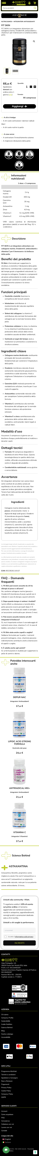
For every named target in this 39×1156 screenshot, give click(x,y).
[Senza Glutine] (9, 155)
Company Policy (7, 1094)
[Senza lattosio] (30, 155)
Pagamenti (5, 1084)
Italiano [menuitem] (8, 1142)
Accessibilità (5, 1037)
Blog (3, 1031)
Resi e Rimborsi (6, 1081)
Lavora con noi (6, 1127)
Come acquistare (7, 1114)
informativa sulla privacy (24, 937)
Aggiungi (17, 106)
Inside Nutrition (6, 1024)
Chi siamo (4, 1014)
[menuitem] (6, 1139)
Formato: (20, 94)
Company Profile (7, 1018)
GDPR (3, 1097)
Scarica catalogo (7, 1034)
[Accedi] (29, 3)
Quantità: (21, 83)
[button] (34, 41)
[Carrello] (34, 3)
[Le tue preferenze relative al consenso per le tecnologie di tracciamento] (35, 1152)
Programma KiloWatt (9, 1071)
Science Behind (6, 1027)
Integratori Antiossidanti (24, 22)
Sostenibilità (5, 1021)
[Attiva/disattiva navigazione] (4, 3)
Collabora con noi (7, 1124)
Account (4, 1111)
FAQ (3, 1118)
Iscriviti (19, 942)
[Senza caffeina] (19, 155)
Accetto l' (20, 937)
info (10, 95)
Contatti (4, 1131)
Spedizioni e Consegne (9, 1078)
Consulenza (5, 1121)
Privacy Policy (6, 1087)
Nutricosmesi (6, 22)
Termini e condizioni (8, 1075)
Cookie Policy (6, 1091)
